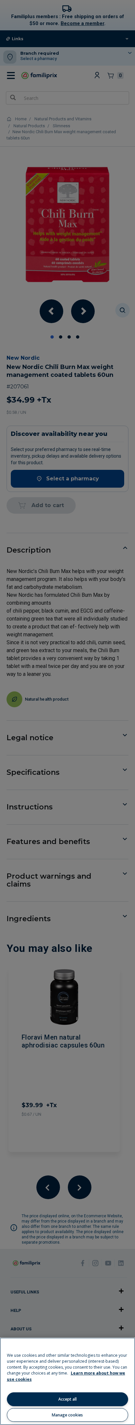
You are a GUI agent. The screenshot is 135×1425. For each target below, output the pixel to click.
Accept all (67, 1399)
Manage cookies (67, 1415)
